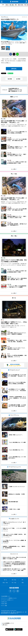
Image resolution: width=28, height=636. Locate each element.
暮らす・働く (20, 4)
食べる (7, 4)
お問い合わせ (4, 601)
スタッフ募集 (4, 605)
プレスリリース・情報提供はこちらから (9, 598)
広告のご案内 (4, 603)
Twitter (14, 591)
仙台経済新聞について (6, 596)
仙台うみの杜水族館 (4, 41)
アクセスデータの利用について (7, 599)
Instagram (17, 591)
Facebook (10, 591)
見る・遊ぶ (12, 4)
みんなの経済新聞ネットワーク (14, 619)
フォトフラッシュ (4, 16)
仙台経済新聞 (14, 2)
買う (16, 4)
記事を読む (14, 68)
